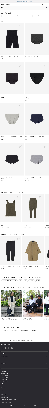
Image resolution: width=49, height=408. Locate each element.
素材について (4, 383)
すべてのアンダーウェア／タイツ (9, 280)
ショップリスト (4, 377)
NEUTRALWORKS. (5, 15)
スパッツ (31, 280)
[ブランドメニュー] (47, 8)
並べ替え (37, 405)
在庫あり (35, 15)
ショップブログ (4, 381)
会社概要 (3, 391)
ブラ (26, 280)
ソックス (38, 280)
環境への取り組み (5, 388)
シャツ (20, 280)
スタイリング (4, 379)
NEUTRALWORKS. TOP (9, 340)
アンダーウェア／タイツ (19, 340)
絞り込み (13, 405)
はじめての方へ (4, 373)
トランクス (15, 15)
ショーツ (21, 15)
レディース (29, 15)
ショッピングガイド (5, 375)
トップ (2, 340)
